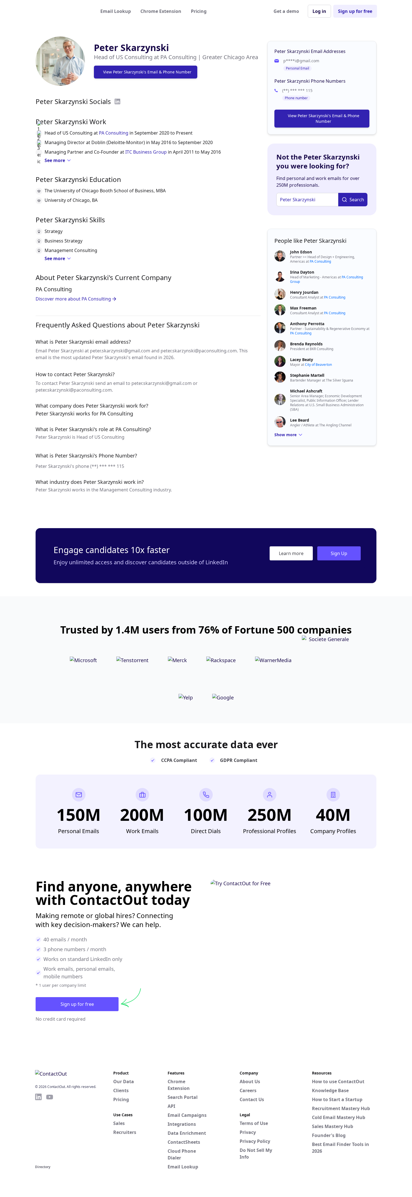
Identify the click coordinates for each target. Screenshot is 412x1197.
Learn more (291, 553)
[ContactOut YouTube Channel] (49, 1128)
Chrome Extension (160, 11)
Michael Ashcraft (306, 391)
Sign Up (339, 553)
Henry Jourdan (304, 292)
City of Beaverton (318, 364)
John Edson (301, 252)
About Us (250, 1081)
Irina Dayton (302, 272)
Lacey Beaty (301, 359)
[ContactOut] (62, 11)
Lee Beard (299, 420)
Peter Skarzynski (131, 47)
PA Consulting (113, 133)
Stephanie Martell (307, 375)
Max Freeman (303, 308)
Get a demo (286, 11)
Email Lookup (115, 11)
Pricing (199, 11)
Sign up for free (355, 11)
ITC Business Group (146, 152)
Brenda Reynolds (306, 343)
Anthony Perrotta (307, 323)
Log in (319, 11)
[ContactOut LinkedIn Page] (38, 1128)
